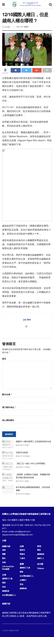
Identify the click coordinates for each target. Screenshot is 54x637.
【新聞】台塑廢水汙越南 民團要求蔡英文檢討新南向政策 (33, 476)
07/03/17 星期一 (23, 481)
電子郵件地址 (9, 407)
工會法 (22, 558)
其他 (4, 586)
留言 (4, 358)
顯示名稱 (7, 394)
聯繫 (4, 554)
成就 (4, 550)
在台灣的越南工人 (9, 595)
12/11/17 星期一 (23, 26)
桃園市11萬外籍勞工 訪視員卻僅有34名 (33, 441)
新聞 (22, 563)
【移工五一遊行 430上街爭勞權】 (31, 463)
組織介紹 (6, 546)
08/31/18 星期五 (23, 456)
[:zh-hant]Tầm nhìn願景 (8, 567)
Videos (40, 568)
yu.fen (7, 26)
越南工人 (40, 558)
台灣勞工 (23, 580)
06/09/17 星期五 (23, 467)
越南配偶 (5, 591)
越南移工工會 (7, 578)
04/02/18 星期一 (23, 445)
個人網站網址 (8, 420)
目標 (4, 562)
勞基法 (22, 554)
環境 (4, 582)
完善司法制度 (22, 452)
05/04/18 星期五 (23, 494)
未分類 (40, 563)
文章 (4, 574)
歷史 (4, 558)
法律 (22, 546)
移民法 (22, 550)
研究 (39, 546)
